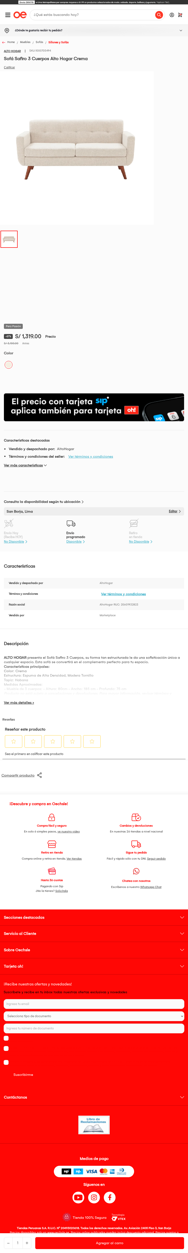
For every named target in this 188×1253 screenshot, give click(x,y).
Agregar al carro (109, 1243)
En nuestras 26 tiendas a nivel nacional (136, 831)
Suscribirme (23, 1074)
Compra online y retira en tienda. (52, 858)
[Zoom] (9, 238)
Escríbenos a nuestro (136, 887)
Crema (9, 365)
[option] (94, 2)
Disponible (74, 541)
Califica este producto (9, 67)
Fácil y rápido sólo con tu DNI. (136, 858)
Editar (173, 511)
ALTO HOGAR (12, 51)
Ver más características (23, 465)
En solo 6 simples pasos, (52, 831)
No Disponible (14, 541)
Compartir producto (18, 775)
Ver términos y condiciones (90, 456)
